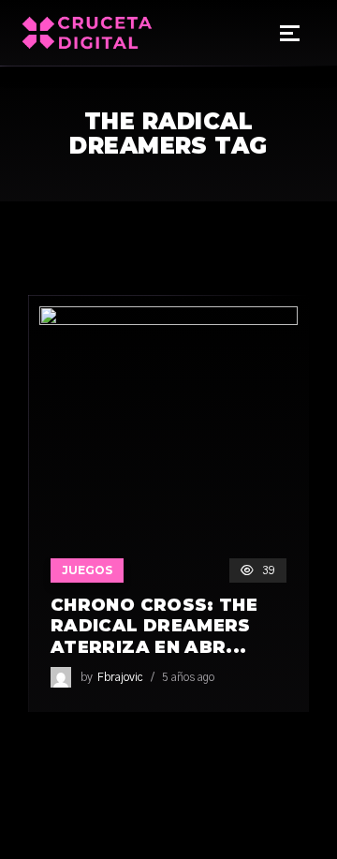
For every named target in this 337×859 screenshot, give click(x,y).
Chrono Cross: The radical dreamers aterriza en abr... (154, 626)
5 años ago (188, 677)
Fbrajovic (120, 677)
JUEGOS (87, 570)
